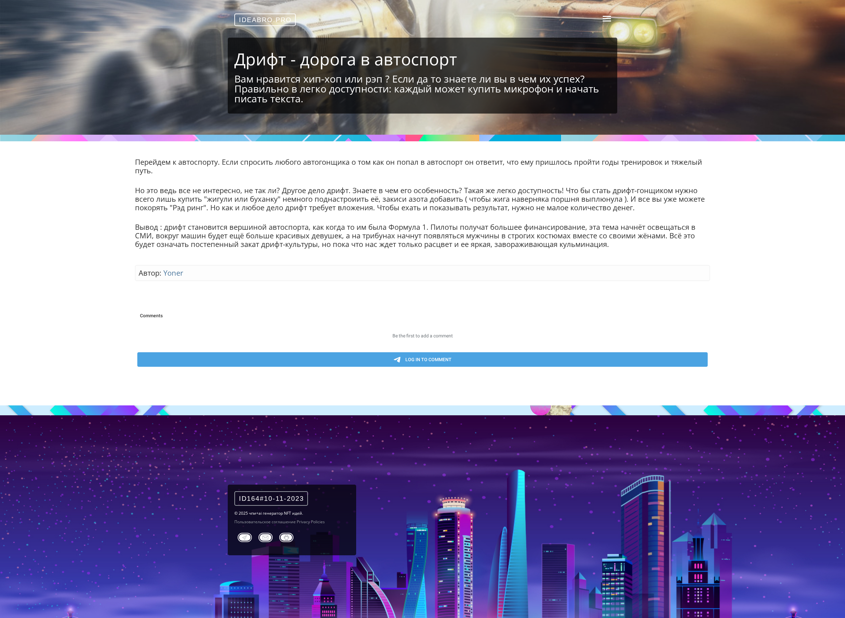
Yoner (173, 273)
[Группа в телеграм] (245, 536)
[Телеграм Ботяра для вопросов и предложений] (286, 536)
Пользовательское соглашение (265, 522)
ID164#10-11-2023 (271, 498)
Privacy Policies (311, 522)
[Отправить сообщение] (265, 536)
